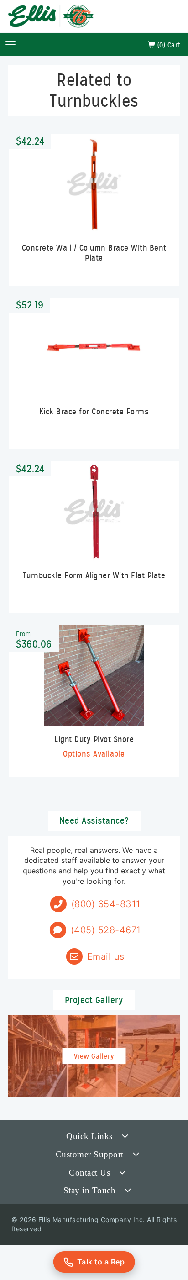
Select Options (94, 709)
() (168, 45)
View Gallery (94, 1056)
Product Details (94, 217)
